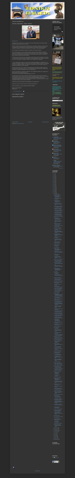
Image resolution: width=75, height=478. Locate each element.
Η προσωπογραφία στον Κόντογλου (57, 198)
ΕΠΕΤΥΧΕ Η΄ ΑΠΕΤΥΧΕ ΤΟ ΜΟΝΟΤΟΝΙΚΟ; (58, 226)
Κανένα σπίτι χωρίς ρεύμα (58, 370)
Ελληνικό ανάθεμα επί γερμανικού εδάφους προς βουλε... (58, 413)
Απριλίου (55, 436)
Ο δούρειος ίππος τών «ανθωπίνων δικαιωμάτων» (57, 373)
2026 (54, 173)
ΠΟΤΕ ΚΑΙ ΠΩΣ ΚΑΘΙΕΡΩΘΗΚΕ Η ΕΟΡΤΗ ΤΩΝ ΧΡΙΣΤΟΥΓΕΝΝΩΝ (58, 295)
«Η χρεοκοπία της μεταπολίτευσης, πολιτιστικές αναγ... (57, 320)
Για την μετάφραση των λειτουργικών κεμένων (57, 354)
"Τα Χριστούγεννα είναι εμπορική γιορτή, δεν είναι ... (58, 275)
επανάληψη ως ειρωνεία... (57, 227)
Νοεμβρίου (55, 427)
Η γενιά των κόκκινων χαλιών (58, 365)
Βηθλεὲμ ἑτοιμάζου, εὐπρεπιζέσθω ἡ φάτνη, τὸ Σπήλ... (58, 344)
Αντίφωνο (55, 157)
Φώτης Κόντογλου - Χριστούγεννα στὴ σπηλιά (58, 287)
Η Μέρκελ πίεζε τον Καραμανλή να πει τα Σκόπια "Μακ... (57, 379)
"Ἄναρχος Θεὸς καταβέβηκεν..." (56, 273)
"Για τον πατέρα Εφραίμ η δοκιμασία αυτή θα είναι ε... (58, 261)
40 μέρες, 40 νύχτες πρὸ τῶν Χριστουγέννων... (58, 299)
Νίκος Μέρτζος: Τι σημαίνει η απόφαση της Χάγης (58, 399)
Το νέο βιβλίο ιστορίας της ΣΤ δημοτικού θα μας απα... (58, 369)
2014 (54, 189)
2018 (54, 184)
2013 (54, 190)
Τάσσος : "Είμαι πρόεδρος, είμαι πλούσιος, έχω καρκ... (58, 363)
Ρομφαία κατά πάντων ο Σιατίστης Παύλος (57, 224)
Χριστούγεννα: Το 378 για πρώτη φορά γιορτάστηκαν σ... (58, 252)
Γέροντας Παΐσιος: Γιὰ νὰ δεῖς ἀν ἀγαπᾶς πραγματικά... (58, 311)
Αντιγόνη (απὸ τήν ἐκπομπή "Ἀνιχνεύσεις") (58, 322)
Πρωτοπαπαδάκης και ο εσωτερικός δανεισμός (57, 367)
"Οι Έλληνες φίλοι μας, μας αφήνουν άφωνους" (58, 279)
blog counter (53, 458)
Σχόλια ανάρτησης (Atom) (20, 123)
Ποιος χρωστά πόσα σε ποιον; (58, 416)
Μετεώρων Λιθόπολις (56, 165)
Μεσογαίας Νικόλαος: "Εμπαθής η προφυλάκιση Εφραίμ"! (58, 235)
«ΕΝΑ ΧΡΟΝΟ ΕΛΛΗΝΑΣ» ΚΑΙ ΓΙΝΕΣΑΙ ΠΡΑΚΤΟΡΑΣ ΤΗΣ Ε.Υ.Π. (58, 304)
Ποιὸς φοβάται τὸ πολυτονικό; (56, 328)
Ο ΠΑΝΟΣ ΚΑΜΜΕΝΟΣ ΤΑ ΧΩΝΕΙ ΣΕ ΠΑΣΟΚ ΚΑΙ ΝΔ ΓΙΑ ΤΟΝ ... (58, 402)
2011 (54, 193)
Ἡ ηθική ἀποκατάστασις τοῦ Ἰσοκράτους (58, 309)
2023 (54, 177)
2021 (54, 180)
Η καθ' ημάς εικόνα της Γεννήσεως (57, 237)
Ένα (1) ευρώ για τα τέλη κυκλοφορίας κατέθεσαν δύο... (58, 204)
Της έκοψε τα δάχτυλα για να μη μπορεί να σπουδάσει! (58, 313)
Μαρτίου (55, 438)
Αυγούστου (56, 431)
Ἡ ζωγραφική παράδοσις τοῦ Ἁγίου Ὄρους (58, 324)
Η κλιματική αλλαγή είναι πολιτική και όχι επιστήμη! (58, 317)
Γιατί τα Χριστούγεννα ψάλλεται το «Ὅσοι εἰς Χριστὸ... (57, 257)
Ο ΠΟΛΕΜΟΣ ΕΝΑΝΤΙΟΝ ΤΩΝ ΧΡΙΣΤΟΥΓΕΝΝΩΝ (58, 215)
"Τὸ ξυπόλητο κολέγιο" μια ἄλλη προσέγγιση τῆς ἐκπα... (58, 221)
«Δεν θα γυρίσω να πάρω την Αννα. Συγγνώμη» (58, 297)
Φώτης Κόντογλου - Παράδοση (57, 245)
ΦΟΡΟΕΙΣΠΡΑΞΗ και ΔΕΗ (58, 423)
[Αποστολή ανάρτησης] (23, 91)
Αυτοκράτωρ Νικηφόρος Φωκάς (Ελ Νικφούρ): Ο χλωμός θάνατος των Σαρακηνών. (57, 162)
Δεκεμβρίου (56, 194)
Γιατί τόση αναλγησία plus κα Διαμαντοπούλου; (58, 291)
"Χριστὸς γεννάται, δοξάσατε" (58, 259)
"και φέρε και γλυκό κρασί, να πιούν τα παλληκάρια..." (58, 289)
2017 (54, 185)
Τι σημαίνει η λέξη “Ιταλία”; (58, 350)
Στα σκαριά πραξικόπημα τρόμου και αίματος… (57, 411)
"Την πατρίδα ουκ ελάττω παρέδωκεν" (57, 333)
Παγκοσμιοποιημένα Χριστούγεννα (57, 407)
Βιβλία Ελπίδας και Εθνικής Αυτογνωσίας (58, 282)
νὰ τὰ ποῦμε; (56, 271)
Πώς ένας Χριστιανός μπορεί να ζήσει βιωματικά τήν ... (58, 301)
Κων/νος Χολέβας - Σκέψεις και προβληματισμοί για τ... (58, 206)
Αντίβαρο (54, 160)
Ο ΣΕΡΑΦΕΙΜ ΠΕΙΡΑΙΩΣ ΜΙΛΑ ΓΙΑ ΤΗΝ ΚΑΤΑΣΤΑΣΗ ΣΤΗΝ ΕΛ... (58, 232)
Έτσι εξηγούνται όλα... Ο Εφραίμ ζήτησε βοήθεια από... (58, 240)
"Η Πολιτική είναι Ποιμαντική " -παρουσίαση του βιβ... (58, 210)
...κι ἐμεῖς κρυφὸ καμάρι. (57, 397)
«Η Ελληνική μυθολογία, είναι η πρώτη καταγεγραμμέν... (58, 335)
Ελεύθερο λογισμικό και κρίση (58, 216)
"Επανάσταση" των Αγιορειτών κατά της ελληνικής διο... (57, 201)
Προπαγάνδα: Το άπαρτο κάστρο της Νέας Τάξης (58, 208)
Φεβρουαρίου (56, 439)
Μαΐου (55, 435)
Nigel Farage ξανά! (57, 415)
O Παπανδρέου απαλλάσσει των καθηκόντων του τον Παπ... (58, 382)
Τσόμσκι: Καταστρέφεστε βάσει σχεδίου (57, 419)
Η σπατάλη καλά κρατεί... (57, 390)
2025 (54, 175)
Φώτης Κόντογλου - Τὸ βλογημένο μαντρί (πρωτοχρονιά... (57, 196)
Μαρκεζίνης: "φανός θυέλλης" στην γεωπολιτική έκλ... (58, 339)
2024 (54, 176)
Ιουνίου (55, 434)
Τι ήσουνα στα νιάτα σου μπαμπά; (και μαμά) (57, 347)
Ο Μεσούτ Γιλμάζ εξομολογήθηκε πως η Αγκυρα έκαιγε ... (57, 249)
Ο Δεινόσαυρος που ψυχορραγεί (57, 255)
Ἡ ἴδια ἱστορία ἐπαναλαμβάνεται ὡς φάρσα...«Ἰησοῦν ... (57, 218)
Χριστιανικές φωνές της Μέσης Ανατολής (57, 242)
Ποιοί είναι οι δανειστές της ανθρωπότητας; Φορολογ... (58, 341)
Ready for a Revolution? (57, 277)
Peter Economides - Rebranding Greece (57, 396)
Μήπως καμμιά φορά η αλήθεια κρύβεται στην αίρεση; (57, 425)
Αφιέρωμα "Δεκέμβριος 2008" (58, 394)
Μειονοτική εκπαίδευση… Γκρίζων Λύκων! (57, 352)
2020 (54, 181)
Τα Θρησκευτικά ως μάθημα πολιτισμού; (58, 349)
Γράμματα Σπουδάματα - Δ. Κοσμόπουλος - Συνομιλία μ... (58, 266)
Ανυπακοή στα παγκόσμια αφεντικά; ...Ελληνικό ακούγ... (58, 307)
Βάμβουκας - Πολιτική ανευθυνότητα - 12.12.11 (58, 337)
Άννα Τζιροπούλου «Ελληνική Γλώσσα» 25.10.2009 (58, 315)
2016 (54, 186)
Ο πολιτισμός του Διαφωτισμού (56, 421)
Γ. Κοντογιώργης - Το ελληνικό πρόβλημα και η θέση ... (58, 357)
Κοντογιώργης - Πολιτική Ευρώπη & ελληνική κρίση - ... (58, 405)
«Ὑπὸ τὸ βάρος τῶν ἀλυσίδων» (57, 375)
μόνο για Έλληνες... (57, 247)
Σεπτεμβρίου (56, 430)
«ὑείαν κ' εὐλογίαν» (57, 292)
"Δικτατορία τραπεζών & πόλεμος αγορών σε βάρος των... (58, 263)
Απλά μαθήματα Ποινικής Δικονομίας (57, 229)
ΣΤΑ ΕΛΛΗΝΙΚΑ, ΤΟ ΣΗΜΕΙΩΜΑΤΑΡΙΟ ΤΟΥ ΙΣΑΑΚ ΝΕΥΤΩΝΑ (58, 269)
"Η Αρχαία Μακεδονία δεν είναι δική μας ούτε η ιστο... (58, 388)
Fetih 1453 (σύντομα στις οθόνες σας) (57, 384)
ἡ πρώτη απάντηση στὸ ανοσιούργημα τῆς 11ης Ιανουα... (58, 330)
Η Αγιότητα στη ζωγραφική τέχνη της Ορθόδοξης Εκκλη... (58, 360)
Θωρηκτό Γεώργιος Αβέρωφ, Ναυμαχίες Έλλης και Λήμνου (58, 392)
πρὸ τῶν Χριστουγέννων (57, 326)
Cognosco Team (56, 153)
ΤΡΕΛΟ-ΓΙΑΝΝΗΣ (56, 149)
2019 (54, 182)
